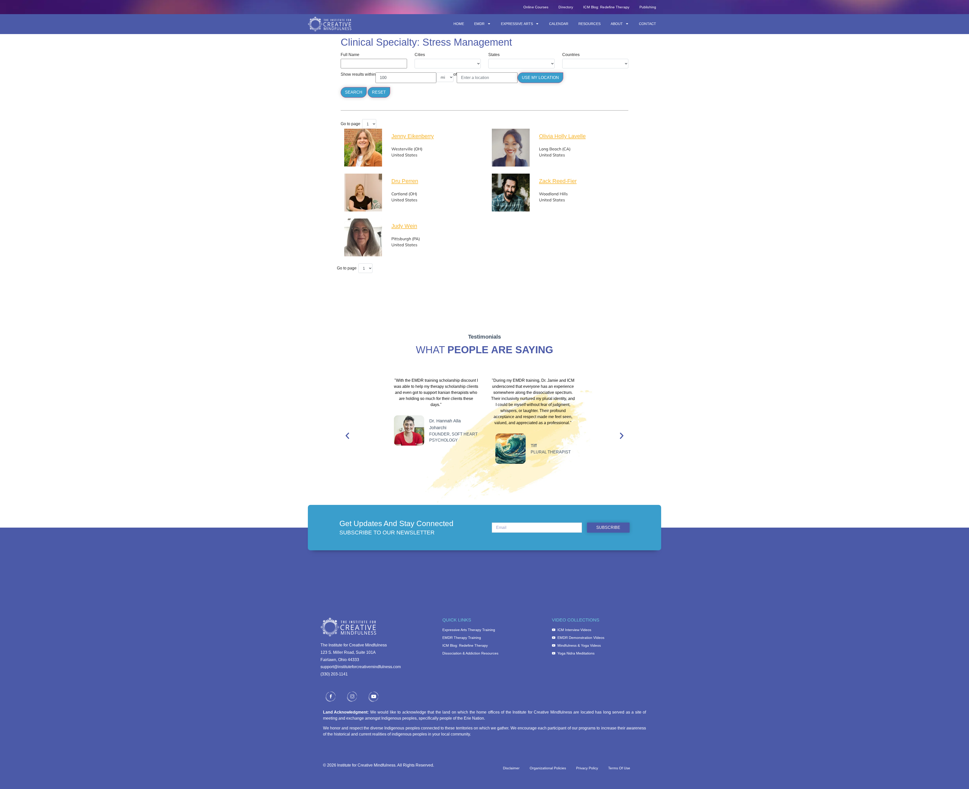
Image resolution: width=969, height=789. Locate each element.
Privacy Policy (587, 768)
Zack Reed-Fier (558, 181)
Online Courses (535, 7)
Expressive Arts (517, 24)
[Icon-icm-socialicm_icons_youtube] (373, 697)
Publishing (647, 7)
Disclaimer (511, 768)
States (494, 55)
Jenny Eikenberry (412, 136)
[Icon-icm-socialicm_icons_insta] (352, 697)
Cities (420, 55)
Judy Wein (404, 226)
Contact (647, 24)
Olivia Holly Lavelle (562, 136)
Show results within (358, 74)
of (455, 74)
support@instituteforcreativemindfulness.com (360, 667)
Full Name (350, 55)
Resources (589, 24)
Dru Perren (404, 181)
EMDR (479, 24)
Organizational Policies (548, 768)
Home (458, 24)
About (617, 24)
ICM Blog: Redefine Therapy (606, 7)
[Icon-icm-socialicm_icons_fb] (330, 697)
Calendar (558, 24)
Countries (571, 55)
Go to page (350, 124)
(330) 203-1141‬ (334, 674)
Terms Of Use (619, 768)
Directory (565, 7)
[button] (347, 435)
